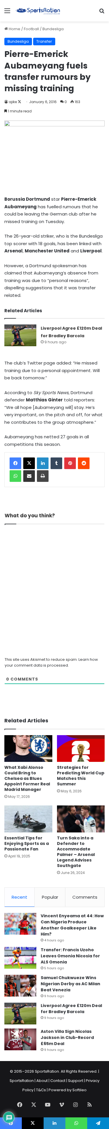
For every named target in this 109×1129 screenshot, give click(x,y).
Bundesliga (53, 29)
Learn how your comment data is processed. (51, 662)
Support (75, 1080)
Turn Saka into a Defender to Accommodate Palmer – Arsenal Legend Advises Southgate (76, 851)
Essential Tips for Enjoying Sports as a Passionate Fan (26, 843)
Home (14, 29)
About (42, 1080)
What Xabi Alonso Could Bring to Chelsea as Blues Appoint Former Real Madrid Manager (27, 778)
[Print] (43, 476)
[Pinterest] (70, 463)
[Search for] (102, 12)
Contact (57, 1080)
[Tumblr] (56, 463)
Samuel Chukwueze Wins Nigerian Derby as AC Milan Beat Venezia (70, 984)
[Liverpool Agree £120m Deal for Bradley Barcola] (20, 335)
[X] (29, 463)
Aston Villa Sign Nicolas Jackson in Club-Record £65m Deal (67, 1038)
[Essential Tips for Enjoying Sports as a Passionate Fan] (28, 818)
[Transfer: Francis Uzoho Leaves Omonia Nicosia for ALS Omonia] (20, 958)
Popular (50, 897)
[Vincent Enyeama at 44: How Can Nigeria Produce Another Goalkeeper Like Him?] (20, 924)
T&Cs (41, 1090)
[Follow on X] (19, 101)
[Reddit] (84, 463)
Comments (84, 897)
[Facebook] (15, 463)
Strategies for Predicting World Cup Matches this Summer (80, 775)
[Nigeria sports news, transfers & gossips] (38, 10)
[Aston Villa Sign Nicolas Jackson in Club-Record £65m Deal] (20, 1039)
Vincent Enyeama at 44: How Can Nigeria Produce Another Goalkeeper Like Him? (72, 925)
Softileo (79, 1090)
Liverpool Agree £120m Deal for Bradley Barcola (71, 1009)
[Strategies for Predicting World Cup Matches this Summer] (81, 748)
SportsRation (22, 1080)
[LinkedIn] (43, 463)
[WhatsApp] (15, 476)
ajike (13, 101)
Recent (19, 897)
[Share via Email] (29, 476)
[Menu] (7, 12)
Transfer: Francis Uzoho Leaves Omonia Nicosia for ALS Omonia (70, 956)
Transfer (44, 41)
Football (31, 29)
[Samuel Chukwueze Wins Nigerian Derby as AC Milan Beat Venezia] (20, 986)
